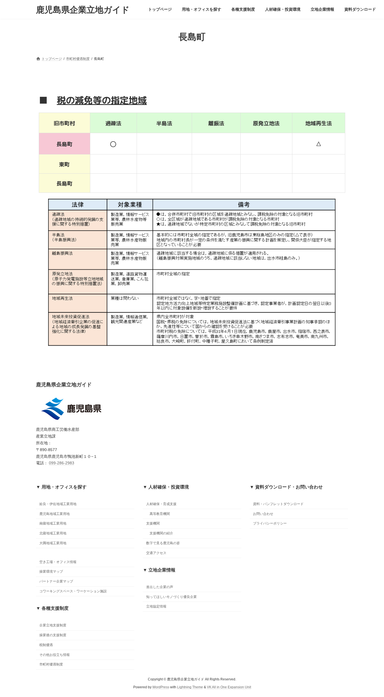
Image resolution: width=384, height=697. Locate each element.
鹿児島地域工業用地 (54, 514)
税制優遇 (46, 645)
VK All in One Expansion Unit (229, 687)
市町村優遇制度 (51, 665)
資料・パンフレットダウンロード (278, 504)
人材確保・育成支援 (161, 504)
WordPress (160, 687)
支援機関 (153, 524)
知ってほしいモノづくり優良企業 (171, 597)
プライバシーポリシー (270, 524)
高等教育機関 (160, 514)
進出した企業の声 (159, 587)
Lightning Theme (190, 687)
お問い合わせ (263, 514)
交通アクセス (156, 553)
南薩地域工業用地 (52, 524)
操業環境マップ (51, 572)
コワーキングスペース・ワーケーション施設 (73, 591)
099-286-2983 (61, 463)
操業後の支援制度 (52, 635)
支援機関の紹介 (161, 533)
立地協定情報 (156, 607)
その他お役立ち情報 (54, 655)
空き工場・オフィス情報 (57, 562)
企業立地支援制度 (52, 625)
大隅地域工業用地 (52, 543)
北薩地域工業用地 (52, 533)
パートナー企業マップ (56, 582)
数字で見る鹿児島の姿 (163, 543)
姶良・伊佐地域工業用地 (57, 504)
